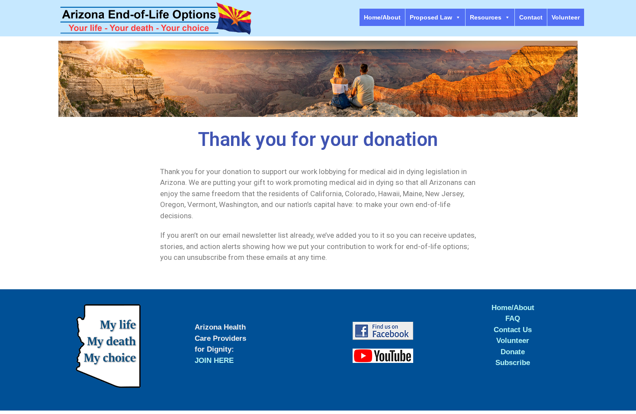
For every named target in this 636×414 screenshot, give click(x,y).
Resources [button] (485, 17)
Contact (531, 17)
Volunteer (566, 17)
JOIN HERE (214, 360)
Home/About (382, 17)
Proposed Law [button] (431, 17)
